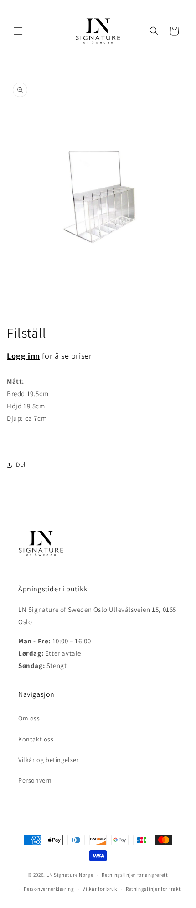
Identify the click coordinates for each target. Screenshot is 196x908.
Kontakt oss (36, 739)
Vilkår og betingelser (48, 760)
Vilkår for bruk (100, 889)
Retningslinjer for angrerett (135, 874)
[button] (18, 31)
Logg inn (23, 355)
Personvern (35, 780)
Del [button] (21, 464)
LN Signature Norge (69, 874)
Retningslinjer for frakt (153, 889)
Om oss (29, 718)
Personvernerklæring (49, 889)
